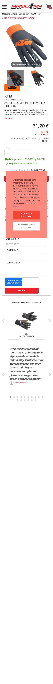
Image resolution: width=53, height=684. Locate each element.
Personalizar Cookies (26, 226)
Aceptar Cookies (26, 215)
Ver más (8, 118)
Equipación (24, 13)
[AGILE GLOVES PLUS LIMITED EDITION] (15, 78)
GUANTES (35, 13)
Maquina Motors (9, 13)
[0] (48, 5)
